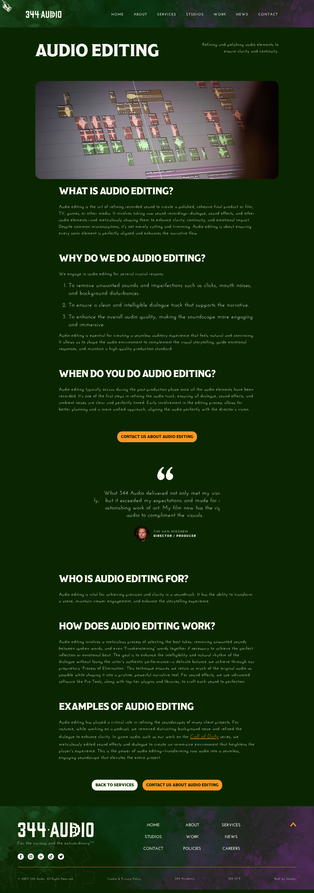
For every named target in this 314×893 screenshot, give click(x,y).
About (140, 13)
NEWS (231, 836)
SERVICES (231, 824)
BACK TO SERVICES (114, 785)
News (242, 13)
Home (117, 13)
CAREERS (231, 848)
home (153, 824)
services (166, 13)
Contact (268, 13)
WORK (192, 836)
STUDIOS (195, 13)
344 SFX (234, 878)
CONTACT (153, 848)
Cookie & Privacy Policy (124, 878)
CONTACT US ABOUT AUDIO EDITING (157, 437)
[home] (43, 14)
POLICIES (192, 848)
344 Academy (185, 878)
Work (220, 13)
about (192, 824)
